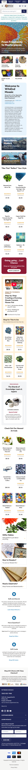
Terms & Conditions (14, 764)
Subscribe (6, 740)
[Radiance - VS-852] (21, 237)
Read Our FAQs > (14, 636)
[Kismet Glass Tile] (7, 73)
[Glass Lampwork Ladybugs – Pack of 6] (21, 440)
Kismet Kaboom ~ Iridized (7, 506)
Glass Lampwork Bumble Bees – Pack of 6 (7, 449)
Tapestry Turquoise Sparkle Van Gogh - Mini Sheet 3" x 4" (21, 188)
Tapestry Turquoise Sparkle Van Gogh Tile (7, 217)
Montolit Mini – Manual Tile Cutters (7, 478)
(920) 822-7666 (6, 693)
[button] (4, 1)
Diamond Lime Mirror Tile (7, 186)
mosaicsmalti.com (9, 102)
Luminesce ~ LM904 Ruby (7, 246)
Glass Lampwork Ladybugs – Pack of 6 (20, 449)
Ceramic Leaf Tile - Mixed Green (20, 367)
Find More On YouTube (13, 314)
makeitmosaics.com (9, 103)
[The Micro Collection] (7, 59)
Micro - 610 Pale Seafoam (8, 366)
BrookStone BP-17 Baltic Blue (8, 339)
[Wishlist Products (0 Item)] (22, 6)
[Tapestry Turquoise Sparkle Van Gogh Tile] (7, 208)
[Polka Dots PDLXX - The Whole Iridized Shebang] (20, 330)
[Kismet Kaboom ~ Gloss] (21, 498)
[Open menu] (2, 6)
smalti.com (18, 100)
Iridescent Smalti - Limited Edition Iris (20, 478)
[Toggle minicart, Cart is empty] (25, 6)
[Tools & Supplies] (21, 59)
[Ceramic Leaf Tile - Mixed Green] (20, 359)
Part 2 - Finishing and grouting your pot (13, 310)
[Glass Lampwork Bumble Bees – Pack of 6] (7, 440)
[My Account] (20, 6)
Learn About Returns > (14, 609)
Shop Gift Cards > (14, 660)
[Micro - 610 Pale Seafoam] (8, 359)
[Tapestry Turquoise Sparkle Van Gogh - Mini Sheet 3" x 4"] (21, 177)
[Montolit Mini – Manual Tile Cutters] (7, 469)
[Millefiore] (21, 73)
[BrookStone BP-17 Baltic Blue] (8, 330)
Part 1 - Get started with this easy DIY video (15, 306)
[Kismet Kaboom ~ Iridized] (7, 498)
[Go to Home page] (9, 6)
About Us (4, 706)
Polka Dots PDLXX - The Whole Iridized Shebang (20, 339)
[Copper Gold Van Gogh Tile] (21, 208)
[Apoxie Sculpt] (13, 409)
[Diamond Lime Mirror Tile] (7, 177)
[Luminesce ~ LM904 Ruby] (7, 237)
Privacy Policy (14, 767)
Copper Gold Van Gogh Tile (20, 217)
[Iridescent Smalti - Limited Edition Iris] (21, 469)
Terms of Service (14, 745)
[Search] (24, 11)
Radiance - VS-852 (21, 246)
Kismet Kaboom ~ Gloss (20, 506)
